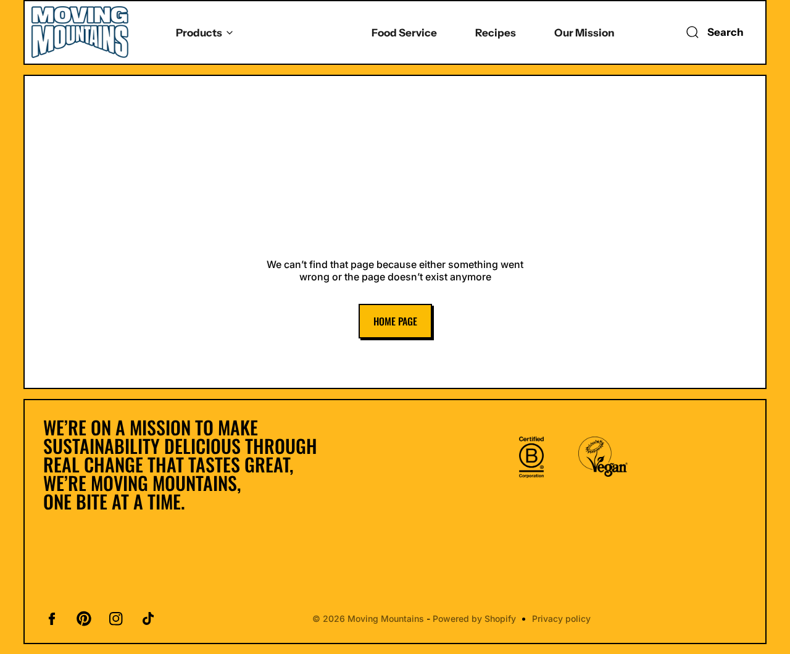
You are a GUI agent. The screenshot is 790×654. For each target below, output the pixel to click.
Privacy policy (562, 618)
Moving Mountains (386, 618)
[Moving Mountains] (80, 32)
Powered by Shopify (475, 618)
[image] (531, 457)
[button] (712, 32)
